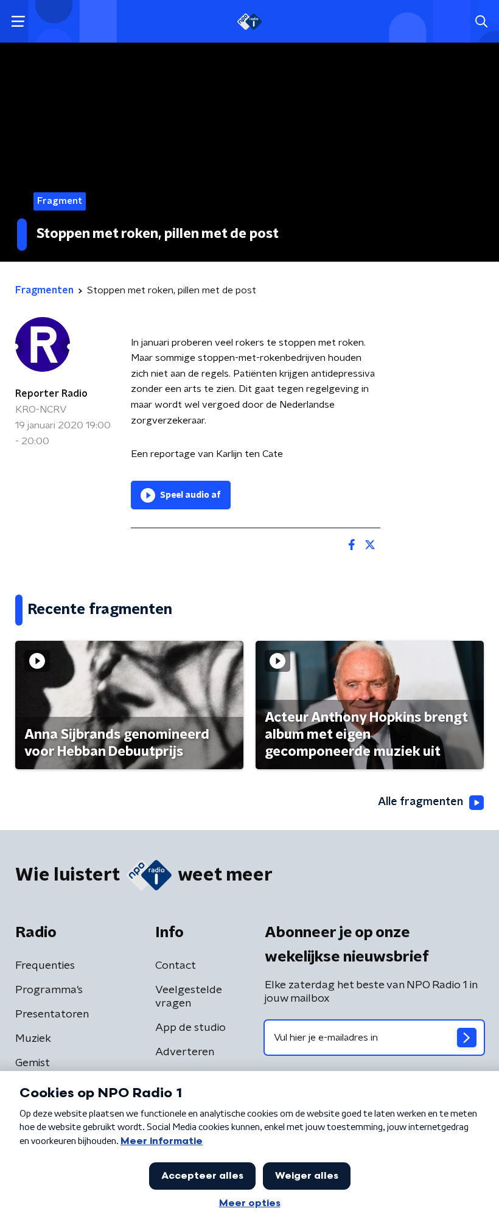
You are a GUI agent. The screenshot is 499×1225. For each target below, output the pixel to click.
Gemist (32, 1063)
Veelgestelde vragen (188, 997)
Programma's (49, 990)
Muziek (33, 1038)
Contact (175, 965)
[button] (18, 21)
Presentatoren (52, 1014)
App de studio (190, 1027)
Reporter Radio (51, 394)
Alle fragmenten (420, 802)
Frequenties (45, 965)
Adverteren (184, 1052)
